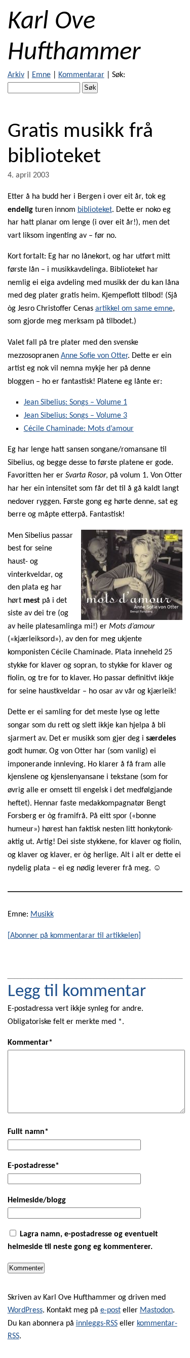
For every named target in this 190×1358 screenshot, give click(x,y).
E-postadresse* (33, 1166)
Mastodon (156, 1310)
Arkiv (16, 75)
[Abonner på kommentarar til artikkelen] (74, 936)
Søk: (118, 75)
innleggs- (97, 1323)
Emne (41, 75)
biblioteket (95, 210)
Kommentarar (81, 75)
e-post (110, 1310)
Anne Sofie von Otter (94, 356)
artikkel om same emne (134, 309)
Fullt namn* (28, 1132)
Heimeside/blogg (37, 1200)
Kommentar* (30, 1043)
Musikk (42, 914)
